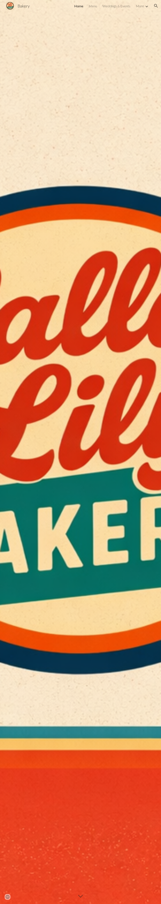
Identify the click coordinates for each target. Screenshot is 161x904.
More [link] (140, 6)
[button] (156, 6)
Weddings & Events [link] (116, 6)
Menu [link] (93, 6)
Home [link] (78, 6)
